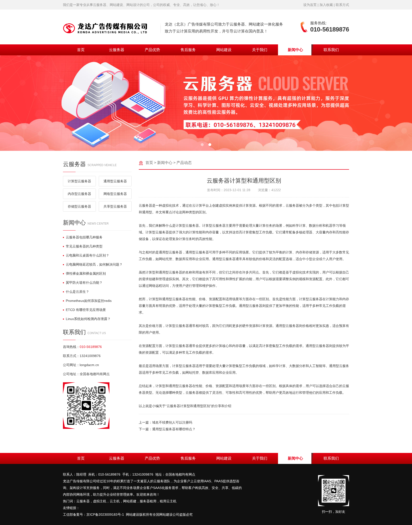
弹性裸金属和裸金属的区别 (86, 273)
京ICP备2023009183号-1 (105, 514)
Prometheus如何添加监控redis (89, 301)
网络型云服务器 (115, 194)
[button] (202, 144)
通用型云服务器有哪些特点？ (174, 429)
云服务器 (116, 50)
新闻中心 (295, 50)
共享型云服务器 (115, 206)
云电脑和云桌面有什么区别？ (87, 255)
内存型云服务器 (79, 194)
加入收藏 (326, 5)
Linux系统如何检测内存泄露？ (88, 319)
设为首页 (310, 5)
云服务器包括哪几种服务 (84, 237)
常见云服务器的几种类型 (84, 246)
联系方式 (342, 5)
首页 (81, 50)
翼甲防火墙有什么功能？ (84, 282)
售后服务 (188, 50)
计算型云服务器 (79, 181)
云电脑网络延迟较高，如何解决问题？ (94, 264)
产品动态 (184, 163)
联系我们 (331, 50)
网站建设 (224, 50)
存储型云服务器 (79, 206)
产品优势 (152, 50)
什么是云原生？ (77, 292)
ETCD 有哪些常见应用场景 (86, 310)
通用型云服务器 (115, 181)
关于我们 (259, 50)
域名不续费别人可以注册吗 (172, 422)
